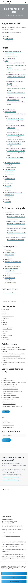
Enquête (7, 257)
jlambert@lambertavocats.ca (13, 536)
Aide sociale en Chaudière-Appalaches (12, 406)
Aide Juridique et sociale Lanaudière (16, 150)
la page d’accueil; (9, 38)
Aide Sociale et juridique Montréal (13, 51)
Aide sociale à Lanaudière (9, 387)
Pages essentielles (9, 293)
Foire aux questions (9, 174)
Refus (4, 333)
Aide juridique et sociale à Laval (15, 118)
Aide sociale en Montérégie (9, 395)
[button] (26, 563)
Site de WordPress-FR (8, 427)
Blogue (6, 60)
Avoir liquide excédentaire (11, 56)
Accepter (14, 573)
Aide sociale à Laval (7, 393)
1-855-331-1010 (11, 533)
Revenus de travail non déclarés (13, 261)
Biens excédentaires (10, 58)
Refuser (14, 577)
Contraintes (5, 314)
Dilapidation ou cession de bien (12, 162)
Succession (7, 199)
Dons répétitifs (8, 165)
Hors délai (7, 181)
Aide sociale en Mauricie (9, 402)
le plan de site (9, 41)
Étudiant (5, 324)
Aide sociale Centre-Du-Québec (15, 157)
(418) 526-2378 (10, 529)
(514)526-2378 (10, 526)
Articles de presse (9, 54)
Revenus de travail (9, 195)
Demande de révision (12, 86)
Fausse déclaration (9, 172)
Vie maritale (8, 201)
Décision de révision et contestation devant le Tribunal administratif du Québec (16, 77)
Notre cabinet (8, 185)
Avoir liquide (6, 309)
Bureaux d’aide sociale (7, 519)
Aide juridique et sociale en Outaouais (16, 148)
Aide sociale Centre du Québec (10, 389)
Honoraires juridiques (10, 178)
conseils (12, 212)
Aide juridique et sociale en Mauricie (16, 141)
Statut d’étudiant (9, 197)
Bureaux (5, 378)
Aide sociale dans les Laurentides (11, 397)
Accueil (7, 15)
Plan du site (8, 190)
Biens (4, 312)
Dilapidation (6, 318)
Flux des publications (8, 423)
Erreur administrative (10, 169)
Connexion (5, 421)
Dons (4, 320)
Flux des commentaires (8, 425)
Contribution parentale (10, 111)
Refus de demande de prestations (13, 192)
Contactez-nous (11, 479)
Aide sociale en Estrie (8, 399)
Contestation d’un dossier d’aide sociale (14, 63)
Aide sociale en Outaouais (9, 404)
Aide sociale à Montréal (8, 380)
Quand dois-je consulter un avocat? (16, 214)
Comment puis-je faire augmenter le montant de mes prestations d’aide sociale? (16, 223)
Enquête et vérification (10, 167)
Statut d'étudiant (9, 280)
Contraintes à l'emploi (10, 252)
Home (6, 176)
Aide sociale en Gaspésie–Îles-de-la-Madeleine (14, 382)
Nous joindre (8, 188)
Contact (6, 411)
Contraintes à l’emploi (10, 109)
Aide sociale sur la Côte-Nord (10, 384)
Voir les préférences (14, 581)
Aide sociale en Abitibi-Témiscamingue (12, 391)
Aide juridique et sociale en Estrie (15, 134)
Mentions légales (9, 183)
